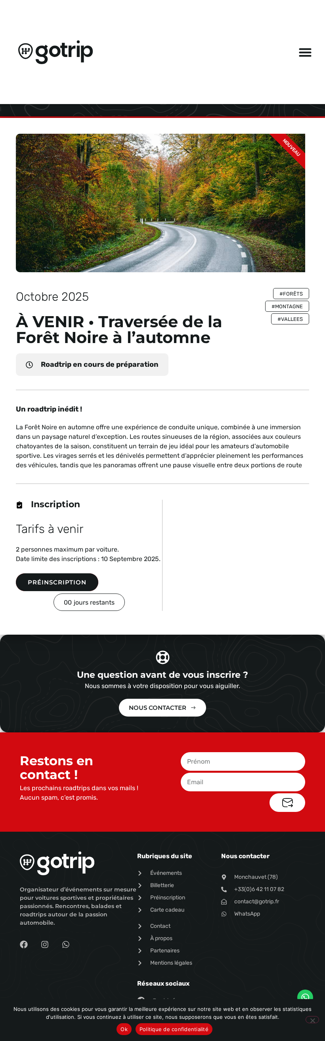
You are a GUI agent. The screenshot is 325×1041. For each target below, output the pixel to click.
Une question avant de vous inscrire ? (162, 674)
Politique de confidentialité (174, 1029)
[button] (305, 52)
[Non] (312, 1019)
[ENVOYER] (287, 802)
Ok (124, 1029)
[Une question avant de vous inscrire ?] (163, 657)
